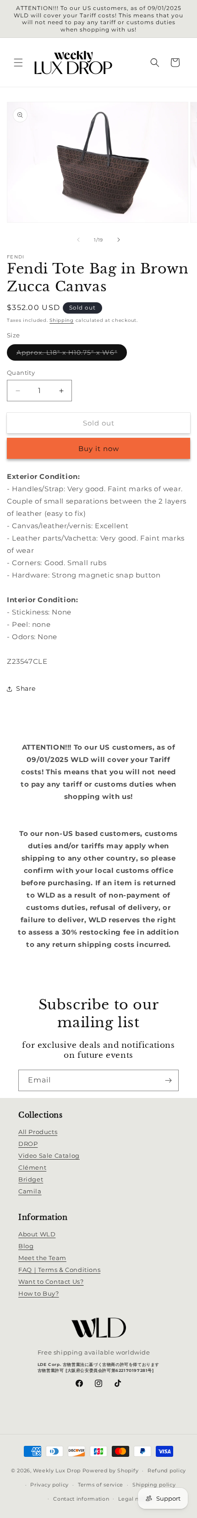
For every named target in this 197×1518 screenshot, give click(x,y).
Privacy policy (49, 1484)
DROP (28, 1143)
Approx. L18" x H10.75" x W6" (71, 354)
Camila (30, 1191)
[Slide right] (119, 240)
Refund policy (167, 1470)
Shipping (61, 320)
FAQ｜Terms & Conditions (59, 1269)
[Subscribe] (168, 1080)
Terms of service (100, 1484)
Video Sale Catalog (49, 1155)
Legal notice (135, 1499)
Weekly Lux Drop (57, 1470)
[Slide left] (78, 240)
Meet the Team (42, 1257)
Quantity (21, 372)
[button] (18, 63)
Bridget (30, 1179)
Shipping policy (154, 1484)
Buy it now (98, 448)
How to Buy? (38, 1293)
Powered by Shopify (110, 1470)
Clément (32, 1167)
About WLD (36, 1234)
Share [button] (26, 688)
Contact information (81, 1499)
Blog (25, 1246)
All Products (37, 1131)
